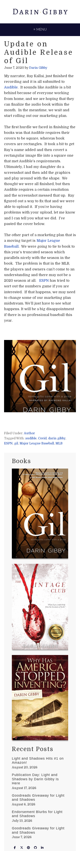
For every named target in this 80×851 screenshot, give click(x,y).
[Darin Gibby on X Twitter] (21, 848)
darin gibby (56, 438)
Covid (42, 438)
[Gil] (40, 514)
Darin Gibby (40, 12)
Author (29, 433)
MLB (59, 443)
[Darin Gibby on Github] (35, 848)
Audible (11, 87)
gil (16, 443)
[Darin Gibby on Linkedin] (42, 848)
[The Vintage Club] (40, 607)
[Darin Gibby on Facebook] (15, 848)
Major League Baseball (37, 443)
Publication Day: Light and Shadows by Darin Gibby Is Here (35, 779)
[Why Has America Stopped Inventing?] (40, 698)
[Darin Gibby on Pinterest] (28, 848)
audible (31, 438)
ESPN (44, 280)
